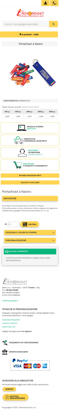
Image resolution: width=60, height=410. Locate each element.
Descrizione (9, 198)
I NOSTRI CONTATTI (9, 323)
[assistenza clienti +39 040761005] (54, 3)
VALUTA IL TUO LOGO (30, 182)
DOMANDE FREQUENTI (11, 320)
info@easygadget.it (35, 154)
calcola (32, 224)
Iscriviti (9, 389)
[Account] (45, 3)
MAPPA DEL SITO (8, 327)
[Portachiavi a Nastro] (33, 73)
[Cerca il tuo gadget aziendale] (53, 24)
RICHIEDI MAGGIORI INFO (30, 175)
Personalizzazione (16, 240)
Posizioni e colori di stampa (21, 232)
